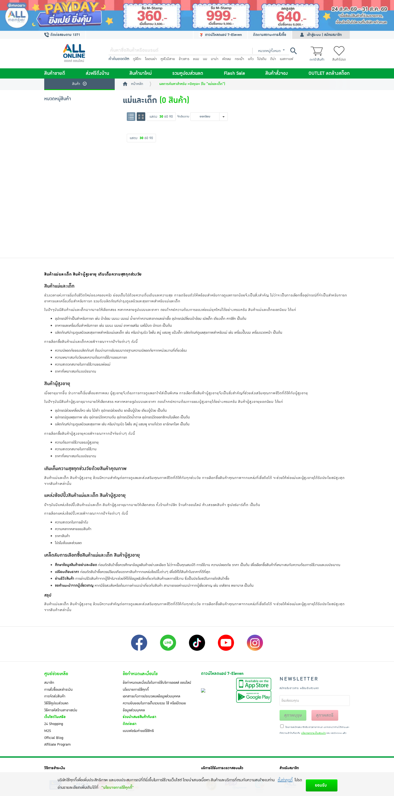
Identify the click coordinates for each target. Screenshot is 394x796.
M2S (47, 731)
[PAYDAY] (197, 15)
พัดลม (226, 59)
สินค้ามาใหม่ (140, 73)
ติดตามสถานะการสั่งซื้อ (269, 35)
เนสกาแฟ (286, 59)
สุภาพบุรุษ (293, 715)
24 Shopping (53, 724)
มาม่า (214, 59)
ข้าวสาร (184, 59)
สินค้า (76, 84)
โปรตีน (261, 59)
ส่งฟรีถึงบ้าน (97, 73)
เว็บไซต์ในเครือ (55, 717)
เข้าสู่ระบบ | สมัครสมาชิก (324, 35)
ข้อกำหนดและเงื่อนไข (140, 674)
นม (205, 59)
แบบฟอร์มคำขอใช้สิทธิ (138, 731)
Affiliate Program (57, 744)
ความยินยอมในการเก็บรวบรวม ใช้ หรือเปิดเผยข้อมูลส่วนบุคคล (154, 707)
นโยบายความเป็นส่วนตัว (313, 733)
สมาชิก (49, 682)
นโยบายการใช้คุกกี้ (136, 689)
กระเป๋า (239, 59)
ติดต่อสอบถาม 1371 (64, 35)
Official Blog (53, 738)
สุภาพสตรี (324, 715)
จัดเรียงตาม (183, 116)
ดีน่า (273, 59)
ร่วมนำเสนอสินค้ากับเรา (139, 717)
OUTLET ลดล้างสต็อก (329, 73)
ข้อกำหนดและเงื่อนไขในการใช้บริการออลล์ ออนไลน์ (157, 682)
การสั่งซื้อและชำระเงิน (58, 689)
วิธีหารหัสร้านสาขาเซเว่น (60, 710)
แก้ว (251, 59)
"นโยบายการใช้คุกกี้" (117, 787)
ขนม (196, 59)
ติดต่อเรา (129, 724)
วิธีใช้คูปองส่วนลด (56, 703)
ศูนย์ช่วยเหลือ (56, 674)
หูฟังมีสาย (168, 59)
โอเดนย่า (151, 59)
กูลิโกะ (137, 59)
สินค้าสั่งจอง (276, 73)
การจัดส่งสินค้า (54, 696)
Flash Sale (234, 73)
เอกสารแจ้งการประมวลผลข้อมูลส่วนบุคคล (151, 696)
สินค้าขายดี (54, 73)
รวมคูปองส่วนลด (187, 73)
